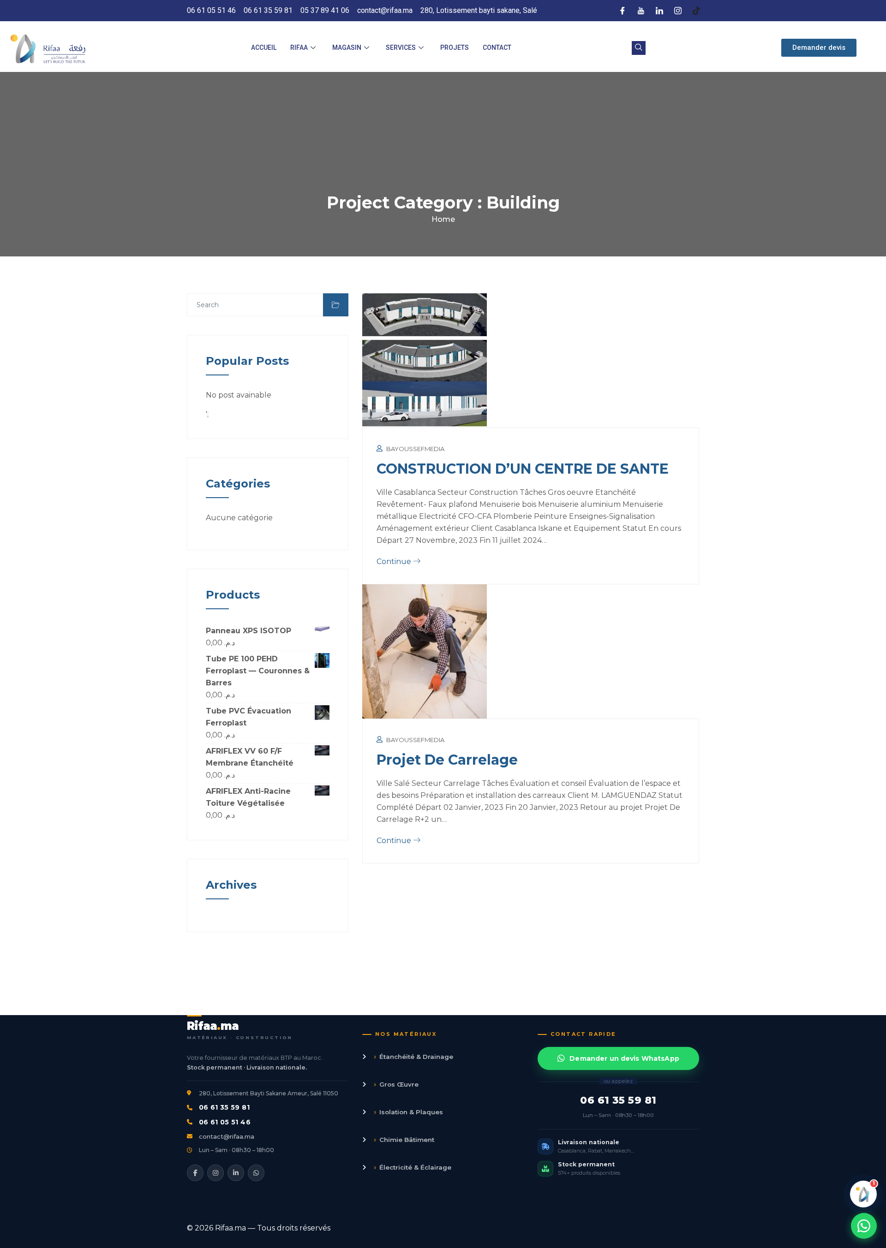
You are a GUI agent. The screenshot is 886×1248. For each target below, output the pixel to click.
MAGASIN (346, 47)
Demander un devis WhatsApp (624, 1058)
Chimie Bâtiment (404, 1139)
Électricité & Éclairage (412, 1167)
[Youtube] (641, 11)
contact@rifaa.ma (226, 1136)
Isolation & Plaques (408, 1111)
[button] (639, 48)
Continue (395, 561)
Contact (497, 47)
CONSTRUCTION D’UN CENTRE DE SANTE (523, 468)
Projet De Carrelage (447, 759)
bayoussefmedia (415, 448)
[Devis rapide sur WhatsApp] (864, 1226)
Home (443, 219)
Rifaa (299, 47)
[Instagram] (678, 11)
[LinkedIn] (659, 11)
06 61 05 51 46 (225, 1122)
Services (401, 47)
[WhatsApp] (256, 1173)
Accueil (263, 47)
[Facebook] (622, 11)
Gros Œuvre (396, 1084)
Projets (454, 47)
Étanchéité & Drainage (413, 1056)
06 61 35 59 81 (224, 1107)
